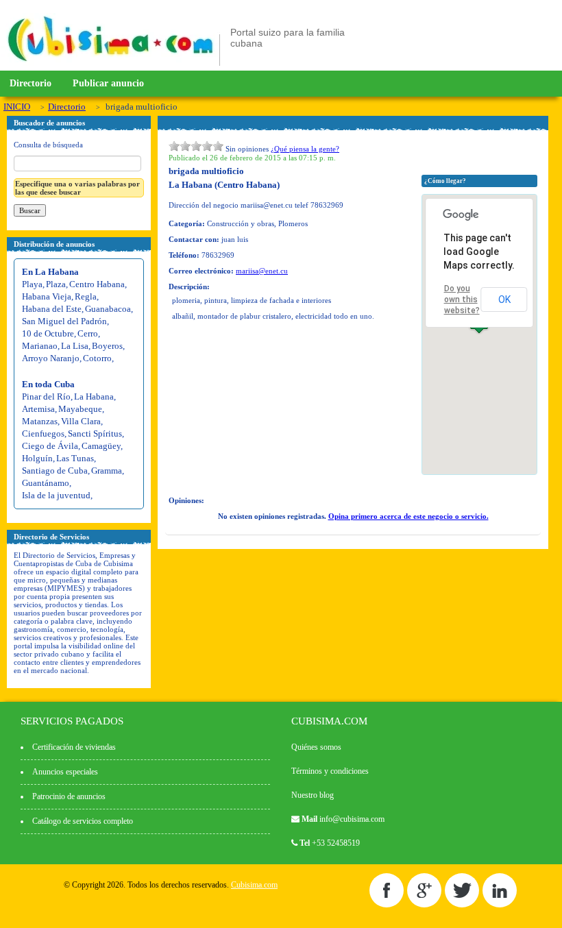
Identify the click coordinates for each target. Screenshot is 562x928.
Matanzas (40, 421)
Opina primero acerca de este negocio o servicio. (408, 516)
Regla (86, 296)
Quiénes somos (316, 747)
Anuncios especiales (65, 772)
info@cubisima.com (351, 819)
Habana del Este (52, 309)
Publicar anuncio (108, 83)
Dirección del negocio (204, 205)
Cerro (87, 333)
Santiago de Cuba (55, 470)
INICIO (16, 106)
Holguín (37, 458)
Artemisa (38, 409)
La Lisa (74, 346)
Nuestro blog (312, 795)
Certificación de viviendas (74, 747)
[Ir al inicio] (110, 63)
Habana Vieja (46, 296)
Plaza (56, 284)
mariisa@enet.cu (262, 271)
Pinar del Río (46, 396)
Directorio (30, 83)
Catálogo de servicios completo (82, 821)
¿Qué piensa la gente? (305, 149)
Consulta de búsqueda (48, 145)
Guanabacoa (108, 309)
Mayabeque (80, 409)
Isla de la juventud (56, 495)
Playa (32, 284)
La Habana (94, 396)
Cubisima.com (254, 885)
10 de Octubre (48, 333)
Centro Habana (97, 284)
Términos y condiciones (330, 771)
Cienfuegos (43, 433)
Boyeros (107, 346)
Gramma (106, 470)
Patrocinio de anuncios (69, 796)
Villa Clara (81, 421)
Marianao (40, 346)
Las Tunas (75, 458)
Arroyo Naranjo (51, 358)
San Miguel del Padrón (64, 321)
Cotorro (97, 358)
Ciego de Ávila (50, 446)
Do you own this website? (462, 299)
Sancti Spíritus (95, 433)
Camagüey (101, 446)
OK (504, 299)
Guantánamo (45, 483)
